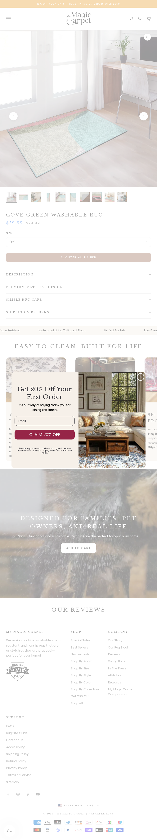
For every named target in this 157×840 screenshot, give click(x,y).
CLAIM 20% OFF (44, 435)
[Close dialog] (140, 377)
